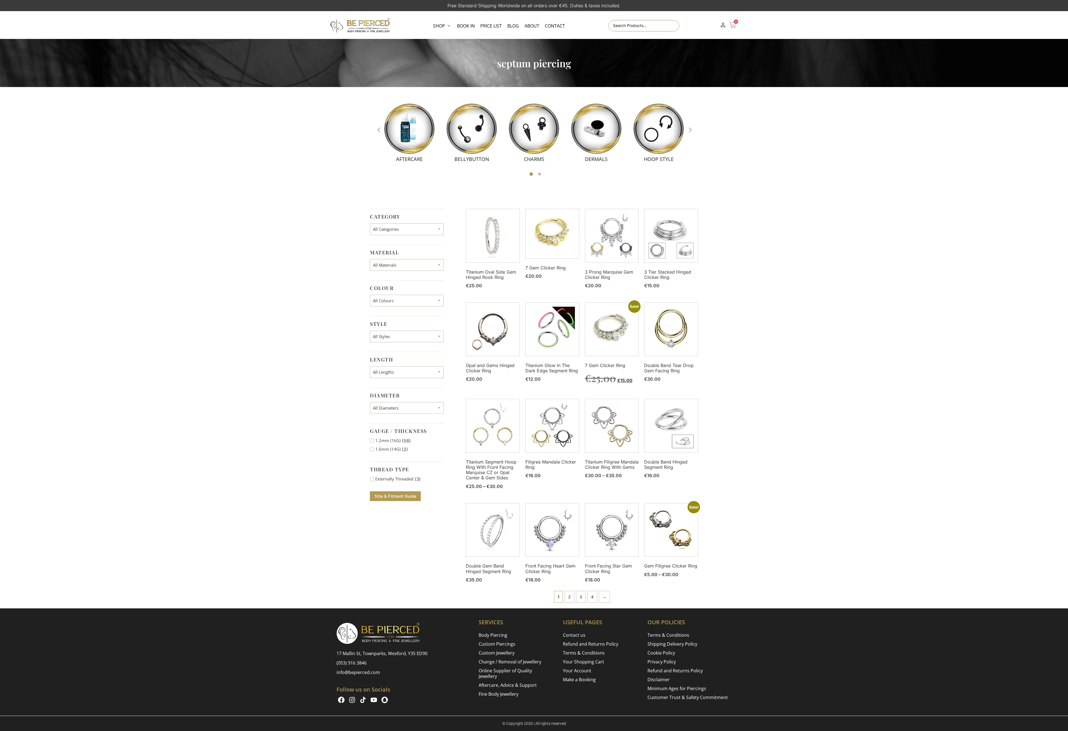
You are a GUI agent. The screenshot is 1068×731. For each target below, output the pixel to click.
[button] (442, 26)
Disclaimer (658, 680)
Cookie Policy (661, 653)
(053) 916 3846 (352, 663)
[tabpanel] (409, 132)
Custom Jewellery (497, 653)
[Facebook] (341, 700)
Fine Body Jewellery (498, 694)
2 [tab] (539, 174)
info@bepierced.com (358, 672)
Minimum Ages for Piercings (676, 688)
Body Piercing (493, 635)
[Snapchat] (384, 700)
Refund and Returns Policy (590, 644)
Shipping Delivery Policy (672, 644)
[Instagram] (352, 700)
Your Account (577, 671)
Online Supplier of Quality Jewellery (505, 673)
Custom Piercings (497, 644)
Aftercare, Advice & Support (508, 685)
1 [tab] (531, 174)
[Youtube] (374, 700)
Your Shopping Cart (583, 662)
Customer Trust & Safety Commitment (687, 697)
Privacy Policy (661, 662)
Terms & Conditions (584, 653)
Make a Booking (579, 680)
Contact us (574, 635)
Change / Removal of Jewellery (510, 662)
